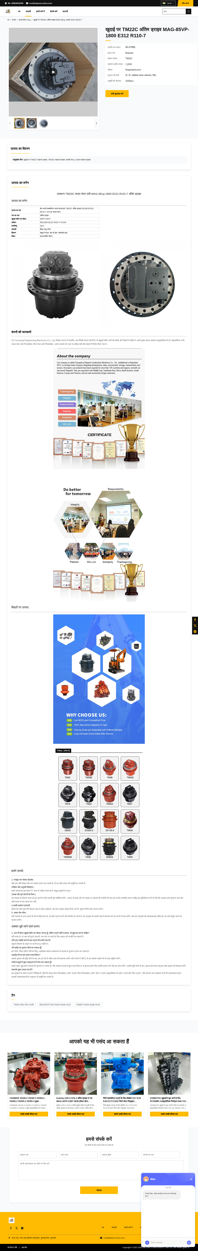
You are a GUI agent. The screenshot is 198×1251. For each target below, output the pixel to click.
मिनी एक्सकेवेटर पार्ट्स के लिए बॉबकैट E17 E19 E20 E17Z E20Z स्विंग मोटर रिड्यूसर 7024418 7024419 (122, 1101)
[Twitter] (16, 1228)
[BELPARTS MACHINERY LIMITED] (8, 11)
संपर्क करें (53, 11)
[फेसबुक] (195, 620)
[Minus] (191, 1179)
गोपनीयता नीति (12, 1247)
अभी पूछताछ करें (117, 94)
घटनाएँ (65, 11)
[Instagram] (22, 1228)
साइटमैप (24, 1247)
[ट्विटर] (195, 626)
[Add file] (147, 1243)
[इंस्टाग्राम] (195, 631)
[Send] (189, 1243)
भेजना (99, 1190)
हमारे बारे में (40, 11)
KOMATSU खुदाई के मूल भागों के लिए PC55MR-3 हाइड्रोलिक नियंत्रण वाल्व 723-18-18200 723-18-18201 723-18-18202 (168, 1101)
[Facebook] (11, 1228)
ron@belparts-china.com (40, 3)
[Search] (188, 11)
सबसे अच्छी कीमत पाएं (28, 1114)
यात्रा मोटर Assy (25, 20)
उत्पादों (28, 11)
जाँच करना (185, 3)
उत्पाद (14, 20)
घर (19, 11)
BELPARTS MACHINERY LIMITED (157, 1247)
